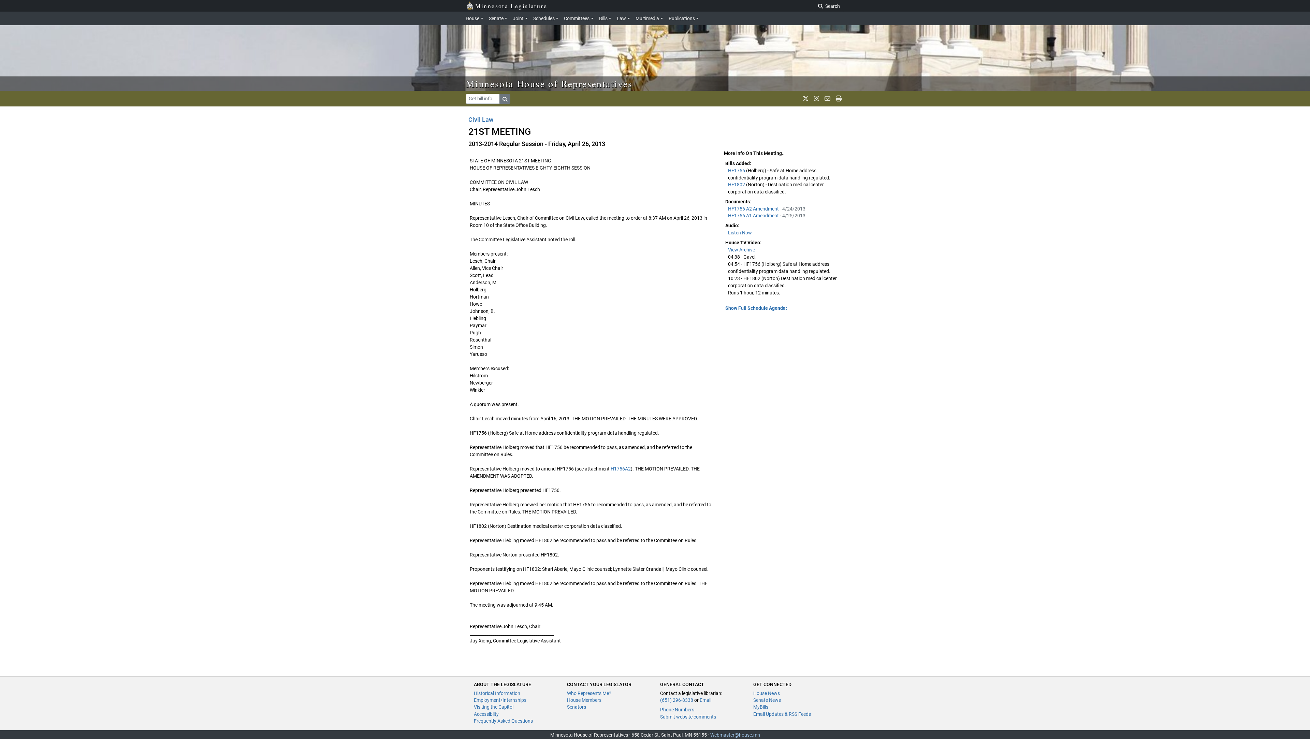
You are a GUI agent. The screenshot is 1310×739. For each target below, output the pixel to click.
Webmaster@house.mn (735, 735)
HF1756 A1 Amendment (754, 215)
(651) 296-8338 (676, 700)
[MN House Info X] (805, 98)
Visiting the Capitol (493, 707)
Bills (603, 18)
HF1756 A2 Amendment (754, 209)
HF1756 (737, 170)
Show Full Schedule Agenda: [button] (756, 308)
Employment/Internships (500, 700)
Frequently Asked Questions (503, 721)
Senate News (767, 700)
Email (705, 700)
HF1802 (737, 184)
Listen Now (740, 232)
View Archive (741, 249)
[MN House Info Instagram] (816, 98)
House (472, 18)
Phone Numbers (677, 709)
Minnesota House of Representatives (549, 83)
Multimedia (647, 18)
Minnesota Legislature (511, 6)
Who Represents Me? (589, 693)
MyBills (760, 707)
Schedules (544, 18)
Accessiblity (486, 714)
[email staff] (827, 98)
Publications (682, 18)
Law (621, 18)
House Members (584, 700)
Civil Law (480, 119)
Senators (576, 707)
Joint (518, 18)
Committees (577, 18)
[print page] (838, 98)
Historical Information (497, 693)
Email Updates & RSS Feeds (782, 714)
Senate (496, 18)
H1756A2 (621, 469)
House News (766, 693)
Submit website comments (688, 717)
